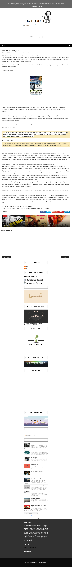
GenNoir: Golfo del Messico (32, 224)
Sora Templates (33, 562)
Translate (35, 515)
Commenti (28, 435)
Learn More (34, 6)
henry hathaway (23, 52)
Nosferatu (33, 443)
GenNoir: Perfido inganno (54, 224)
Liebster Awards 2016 (35, 451)
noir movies (41, 52)
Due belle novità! (34, 457)
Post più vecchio (65, 257)
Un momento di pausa (35, 498)
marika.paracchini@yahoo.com (30, 276)
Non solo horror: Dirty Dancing (37, 471)
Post (27, 433)
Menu (3, 45)
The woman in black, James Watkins (38, 485)
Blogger (38, 517)
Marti (27, 268)
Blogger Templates (43, 562)
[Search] (41, 37)
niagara (35, 52)
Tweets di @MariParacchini (30, 547)
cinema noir (13, 52)
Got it (40, 6)
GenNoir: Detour (7, 224)
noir (38, 52)
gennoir (17, 52)
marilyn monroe (30, 52)
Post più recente (6, 257)
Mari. (27, 266)
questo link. (49, 124)
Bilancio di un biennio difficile (37, 478)
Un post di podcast (34, 464)
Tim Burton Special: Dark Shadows (38, 492)
